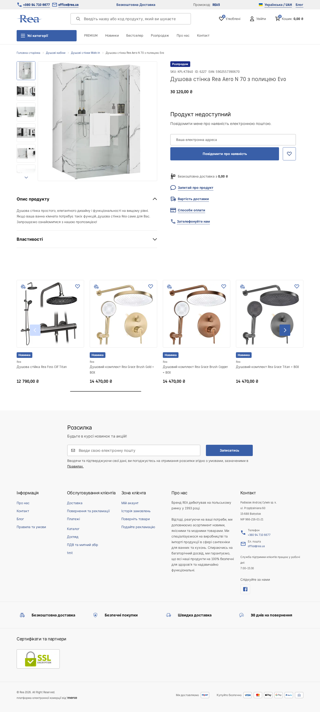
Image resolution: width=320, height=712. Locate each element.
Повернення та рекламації (88, 511)
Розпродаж (160, 35)
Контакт (203, 35)
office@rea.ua (68, 4)
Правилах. (75, 466)
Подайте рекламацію (138, 527)
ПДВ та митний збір (82, 545)
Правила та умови (31, 527)
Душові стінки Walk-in (85, 52)
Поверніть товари (135, 519)
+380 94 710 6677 (36, 4)
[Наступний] (284, 330)
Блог (299, 4)
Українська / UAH (278, 4)
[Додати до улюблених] (77, 286)
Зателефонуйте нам (193, 221)
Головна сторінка (28, 52)
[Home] (29, 19)
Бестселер (134, 35)
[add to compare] (23, 286)
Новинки (112, 35)
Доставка (74, 503)
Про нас (183, 35)
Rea (19, 362)
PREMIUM (91, 35)
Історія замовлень (136, 511)
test (70, 553)
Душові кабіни (55, 52)
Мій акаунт (129, 503)
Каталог (73, 529)
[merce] (72, 698)
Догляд (72, 537)
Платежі (73, 519)
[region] (26, 121)
